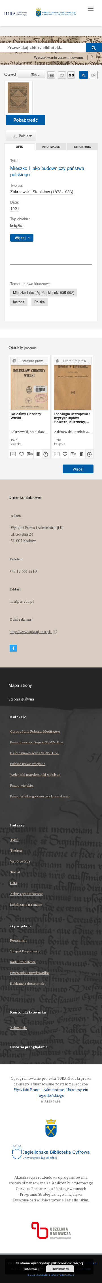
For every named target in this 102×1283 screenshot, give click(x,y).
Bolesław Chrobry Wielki (25, 416)
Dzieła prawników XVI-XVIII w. (34, 753)
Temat (15, 872)
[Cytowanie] (71, 75)
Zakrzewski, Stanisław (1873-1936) (41, 191)
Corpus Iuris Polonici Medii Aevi (35, 731)
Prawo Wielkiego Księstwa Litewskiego (39, 796)
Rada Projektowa (23, 962)
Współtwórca (20, 861)
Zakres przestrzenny (26, 894)
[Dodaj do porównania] (51, 75)
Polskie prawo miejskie (28, 764)
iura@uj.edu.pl (22, 601)
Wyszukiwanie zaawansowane (58, 57)
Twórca (16, 850)
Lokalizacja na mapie (26, 904)
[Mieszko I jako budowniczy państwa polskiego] (18, 97)
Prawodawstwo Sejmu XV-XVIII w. (37, 742)
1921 (14, 208)
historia (19, 301)
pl (84, 75)
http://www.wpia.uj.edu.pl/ (31, 631)
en (93, 75)
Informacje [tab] (51, 147)
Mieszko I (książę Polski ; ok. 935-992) (43, 292)
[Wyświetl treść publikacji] (38, 454)
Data (13, 883)
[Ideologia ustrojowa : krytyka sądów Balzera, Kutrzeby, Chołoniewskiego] (73, 383)
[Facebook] (13, 648)
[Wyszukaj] (94, 47)
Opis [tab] (19, 147)
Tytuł (14, 840)
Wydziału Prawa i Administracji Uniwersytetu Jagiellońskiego (51, 1092)
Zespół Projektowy (24, 951)
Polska (39, 301)
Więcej (78, 469)
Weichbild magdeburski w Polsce (35, 774)
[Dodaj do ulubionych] (61, 75)
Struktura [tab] (82, 147)
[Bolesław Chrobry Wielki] (29, 383)
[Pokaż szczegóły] (45, 454)
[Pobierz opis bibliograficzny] (29, 454)
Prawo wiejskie (21, 785)
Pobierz (25, 135)
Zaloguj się (18, 1028)
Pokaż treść (25, 120)
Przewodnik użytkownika (29, 973)
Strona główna (21, 699)
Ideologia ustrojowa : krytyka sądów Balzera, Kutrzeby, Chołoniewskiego (72, 418)
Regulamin (18, 940)
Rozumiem (60, 1268)
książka (17, 225)
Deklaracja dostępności (28, 983)
